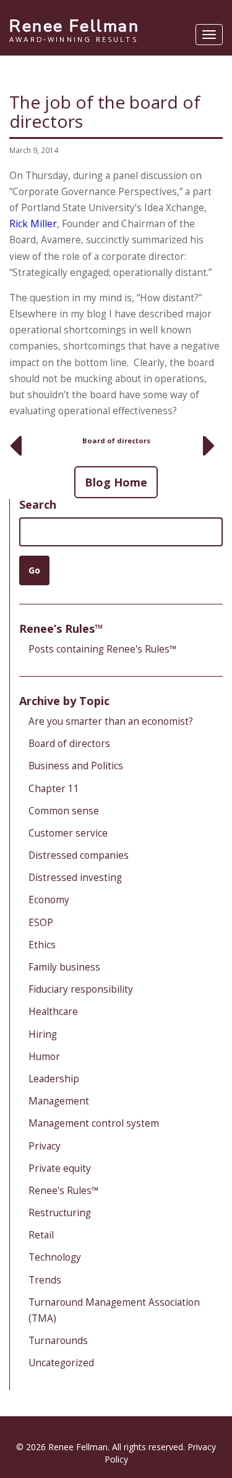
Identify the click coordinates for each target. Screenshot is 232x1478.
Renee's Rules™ (63, 1190)
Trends (44, 1280)
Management (58, 1101)
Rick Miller (33, 223)
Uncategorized (61, 1362)
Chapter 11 (53, 788)
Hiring (42, 1034)
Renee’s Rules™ (61, 628)
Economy (48, 899)
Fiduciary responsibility (80, 989)
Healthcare (53, 1011)
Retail (41, 1235)
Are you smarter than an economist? (110, 721)
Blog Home (116, 482)
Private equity (59, 1168)
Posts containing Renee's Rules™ (102, 649)
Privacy (44, 1146)
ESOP (40, 922)
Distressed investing (75, 877)
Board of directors (116, 440)
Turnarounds (58, 1340)
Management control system (93, 1123)
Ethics (42, 944)
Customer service (68, 833)
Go (34, 570)
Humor (44, 1056)
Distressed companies (78, 855)
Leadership (53, 1078)
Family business (64, 967)
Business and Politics (75, 765)
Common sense (63, 810)
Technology (54, 1257)
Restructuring (59, 1212)
